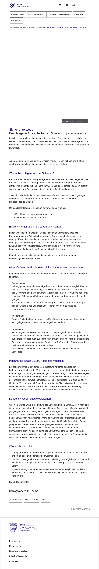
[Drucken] (29, 154)
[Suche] (67, 5)
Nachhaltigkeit (31, 500)
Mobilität (45, 500)
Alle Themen (15, 500)
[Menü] (60, 5)
